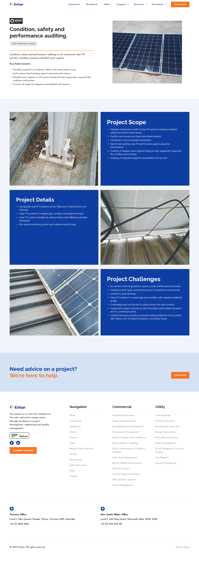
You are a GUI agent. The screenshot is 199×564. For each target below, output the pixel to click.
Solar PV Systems (121, 469)
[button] (121, 4)
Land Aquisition (163, 415)
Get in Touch (180, 4)
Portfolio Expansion (165, 421)
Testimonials (76, 460)
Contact (74, 476)
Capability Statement (23, 450)
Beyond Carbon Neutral (81, 449)
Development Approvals (167, 426)
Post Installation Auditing (125, 443)
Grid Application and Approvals (127, 426)
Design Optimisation (165, 432)
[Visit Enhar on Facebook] (12, 443)
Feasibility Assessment (123, 415)
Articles (73, 454)
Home (73, 415)
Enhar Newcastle (78, 465)
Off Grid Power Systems (124, 480)
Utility (107, 4)
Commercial (73, 4)
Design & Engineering (165, 463)
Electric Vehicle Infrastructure (126, 463)
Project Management (122, 485)
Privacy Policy (182, 547)
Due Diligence (162, 458)
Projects (73, 438)
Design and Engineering (124, 421)
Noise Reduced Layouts (167, 438)
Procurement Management (125, 432)
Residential (91, 4)
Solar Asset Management (124, 458)
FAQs (72, 471)
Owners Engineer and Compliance (128, 438)
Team (72, 443)
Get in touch (180, 375)
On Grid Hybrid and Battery (126, 474)
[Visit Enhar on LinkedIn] (18, 443)
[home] (17, 4)
